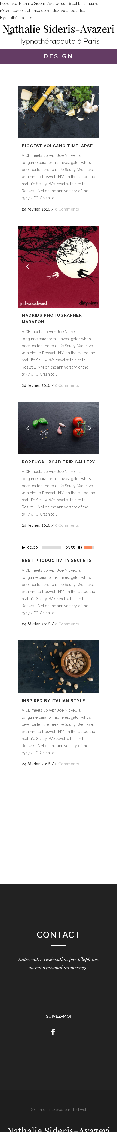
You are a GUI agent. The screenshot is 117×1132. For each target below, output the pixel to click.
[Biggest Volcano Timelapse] (58, 112)
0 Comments (67, 209)
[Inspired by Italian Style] (58, 666)
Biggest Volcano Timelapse (57, 145)
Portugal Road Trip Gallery (58, 462)
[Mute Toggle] (80, 547)
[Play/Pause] (23, 547)
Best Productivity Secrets (57, 560)
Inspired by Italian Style (53, 700)
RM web (80, 1109)
